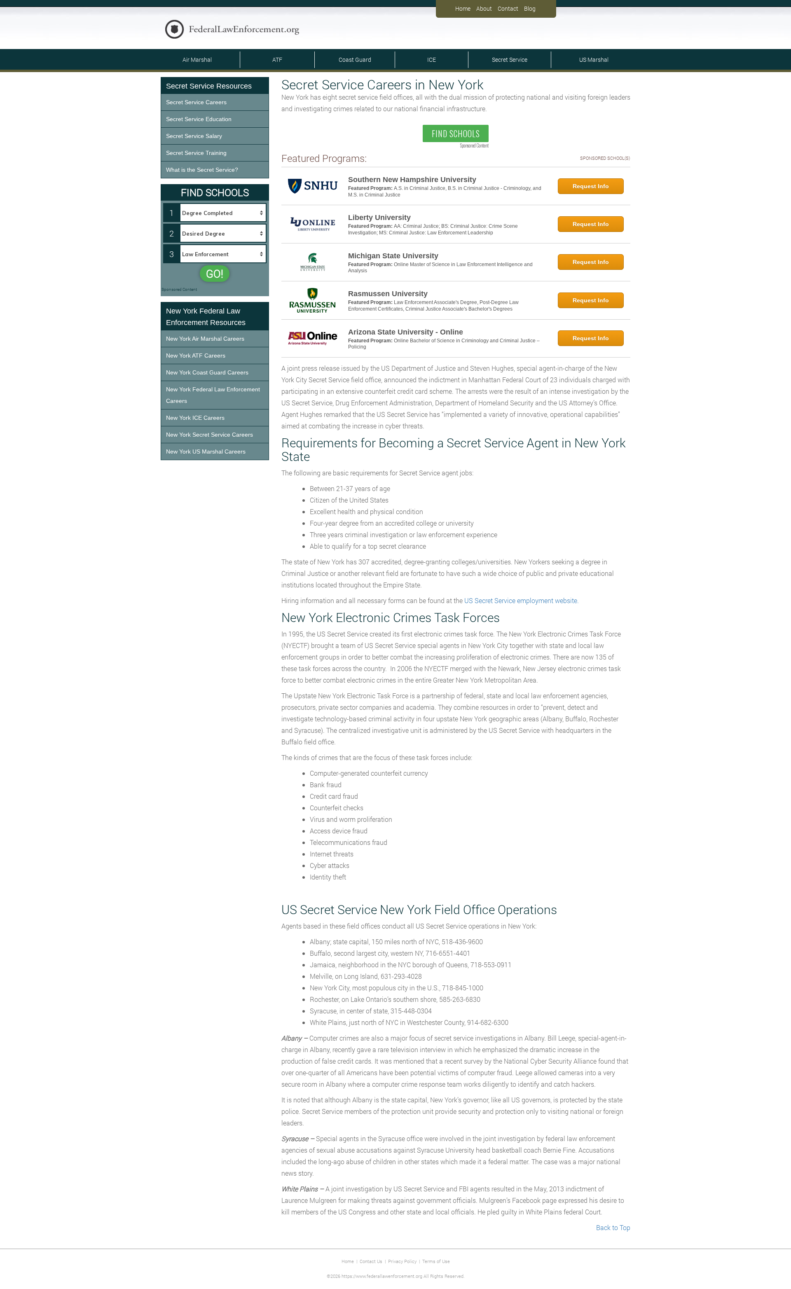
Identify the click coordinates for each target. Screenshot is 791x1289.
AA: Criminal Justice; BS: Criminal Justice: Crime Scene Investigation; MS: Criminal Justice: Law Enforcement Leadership (433, 229)
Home (462, 8)
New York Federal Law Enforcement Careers (213, 395)
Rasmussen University (388, 294)
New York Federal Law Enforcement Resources (206, 317)
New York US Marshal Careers (206, 451)
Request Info (591, 186)
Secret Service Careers (196, 102)
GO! (214, 274)
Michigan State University (393, 256)
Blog (530, 8)
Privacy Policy (402, 1261)
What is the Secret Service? (202, 169)
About (484, 8)
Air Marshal (197, 59)
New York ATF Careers (195, 355)
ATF (277, 59)
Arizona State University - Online (405, 332)
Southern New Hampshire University (412, 179)
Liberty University (379, 217)
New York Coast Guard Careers (207, 372)
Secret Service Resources (209, 86)
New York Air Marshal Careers (205, 338)
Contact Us (371, 1261)
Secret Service (509, 59)
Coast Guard (355, 59)
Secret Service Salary (194, 136)
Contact (508, 8)
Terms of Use (436, 1261)
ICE (431, 59)
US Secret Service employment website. (521, 600)
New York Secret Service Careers (209, 434)
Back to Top (613, 1227)
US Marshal (593, 59)
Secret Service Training (196, 153)
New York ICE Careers (195, 417)
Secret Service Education (199, 119)
